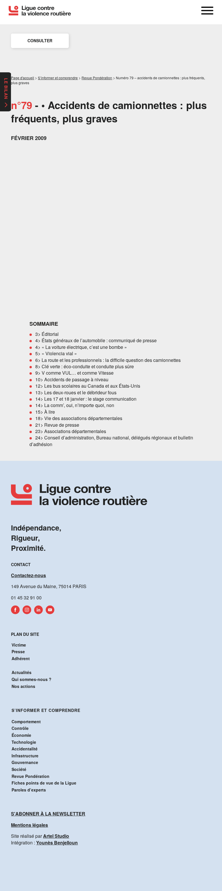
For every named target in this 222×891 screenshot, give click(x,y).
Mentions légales (29, 825)
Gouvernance (25, 762)
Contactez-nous (28, 575)
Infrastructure (25, 756)
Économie (21, 735)
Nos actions (23, 686)
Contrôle (20, 728)
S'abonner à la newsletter (48, 813)
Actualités (22, 672)
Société (19, 769)
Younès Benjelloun (57, 842)
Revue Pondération (30, 776)
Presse (18, 651)
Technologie (24, 742)
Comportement (26, 721)
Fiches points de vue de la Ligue (44, 783)
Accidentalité (25, 749)
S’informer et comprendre (46, 710)
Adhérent (21, 658)
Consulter (39, 40)
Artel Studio (56, 836)
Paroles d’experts (29, 790)
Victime (19, 645)
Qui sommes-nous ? (31, 679)
